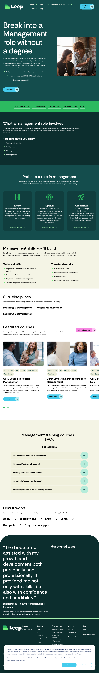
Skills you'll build (55, 106)
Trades (39, 642)
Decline (84, 665)
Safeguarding (72, 632)
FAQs (82, 106)
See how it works (16, 228)
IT (37, 632)
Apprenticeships (57, 630)
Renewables (41, 645)
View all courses (84, 330)
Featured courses (70, 106)
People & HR (41, 635)
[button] (4, 407)
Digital (39, 630)
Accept (69, 665)
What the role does (22, 106)
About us (70, 630)
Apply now (9, 90)
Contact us (85, 6)
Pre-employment (57, 644)
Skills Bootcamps (57, 632)
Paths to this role (39, 106)
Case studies (72, 637)
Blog (41, 9)
